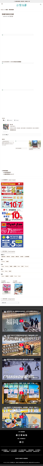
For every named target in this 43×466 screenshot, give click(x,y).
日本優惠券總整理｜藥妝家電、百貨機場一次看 (22, 1)
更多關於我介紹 (13, 129)
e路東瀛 (15, 266)
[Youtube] (6, 134)
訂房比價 (12, 256)
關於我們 (17, 458)
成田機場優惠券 (14, 451)
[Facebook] (4, 134)
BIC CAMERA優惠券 (13, 450)
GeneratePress (37, 462)
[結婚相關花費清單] (8, 143)
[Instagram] (3, 134)
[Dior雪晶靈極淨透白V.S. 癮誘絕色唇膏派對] (34, 143)
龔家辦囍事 (11, 9)
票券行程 (8, 256)
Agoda (3, 266)
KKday (6, 271)
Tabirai (3, 276)
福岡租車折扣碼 (36, 451)
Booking (6, 266)
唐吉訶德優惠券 (5, 450)
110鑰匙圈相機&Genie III (8, 174)
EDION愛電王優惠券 (22, 450)
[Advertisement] (21, 26)
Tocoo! (15, 276)
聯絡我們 (21, 458)
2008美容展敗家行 (7, 172)
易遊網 (7, 261)
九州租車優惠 (27, 256)
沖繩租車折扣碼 (29, 451)
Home (2, 9)
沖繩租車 (6, 276)
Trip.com (26, 266)
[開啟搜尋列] (40, 4)
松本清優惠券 (37, 450)
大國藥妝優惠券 (31, 450)
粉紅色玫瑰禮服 (17, 61)
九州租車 (11, 276)
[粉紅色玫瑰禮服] (21, 143)
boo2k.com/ (5, 131)
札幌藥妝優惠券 (6, 451)
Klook (19, 266)
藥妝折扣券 (3, 256)
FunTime (3, 261)
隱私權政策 (25, 458)
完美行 (22, 266)
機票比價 (17, 256)
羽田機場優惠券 (21, 451)
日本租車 (21, 256)
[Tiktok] (7, 134)
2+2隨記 (6, 9)
